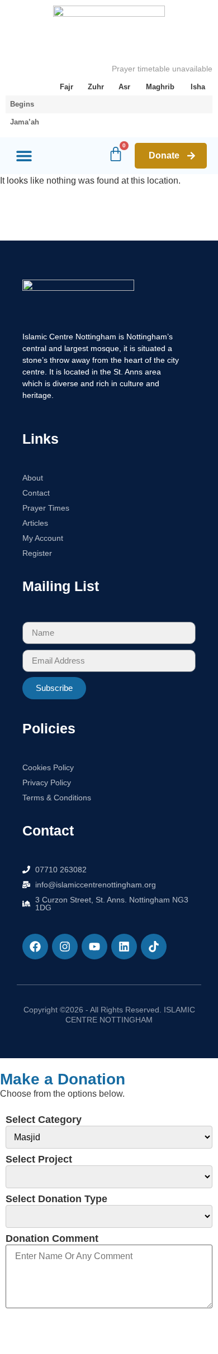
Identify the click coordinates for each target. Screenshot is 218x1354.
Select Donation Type (56, 1199)
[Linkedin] (124, 946)
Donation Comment (52, 1238)
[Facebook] (35, 946)
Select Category (44, 1120)
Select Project (39, 1159)
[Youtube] (94, 946)
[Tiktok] (154, 946)
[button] (23, 156)
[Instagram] (65, 946)
